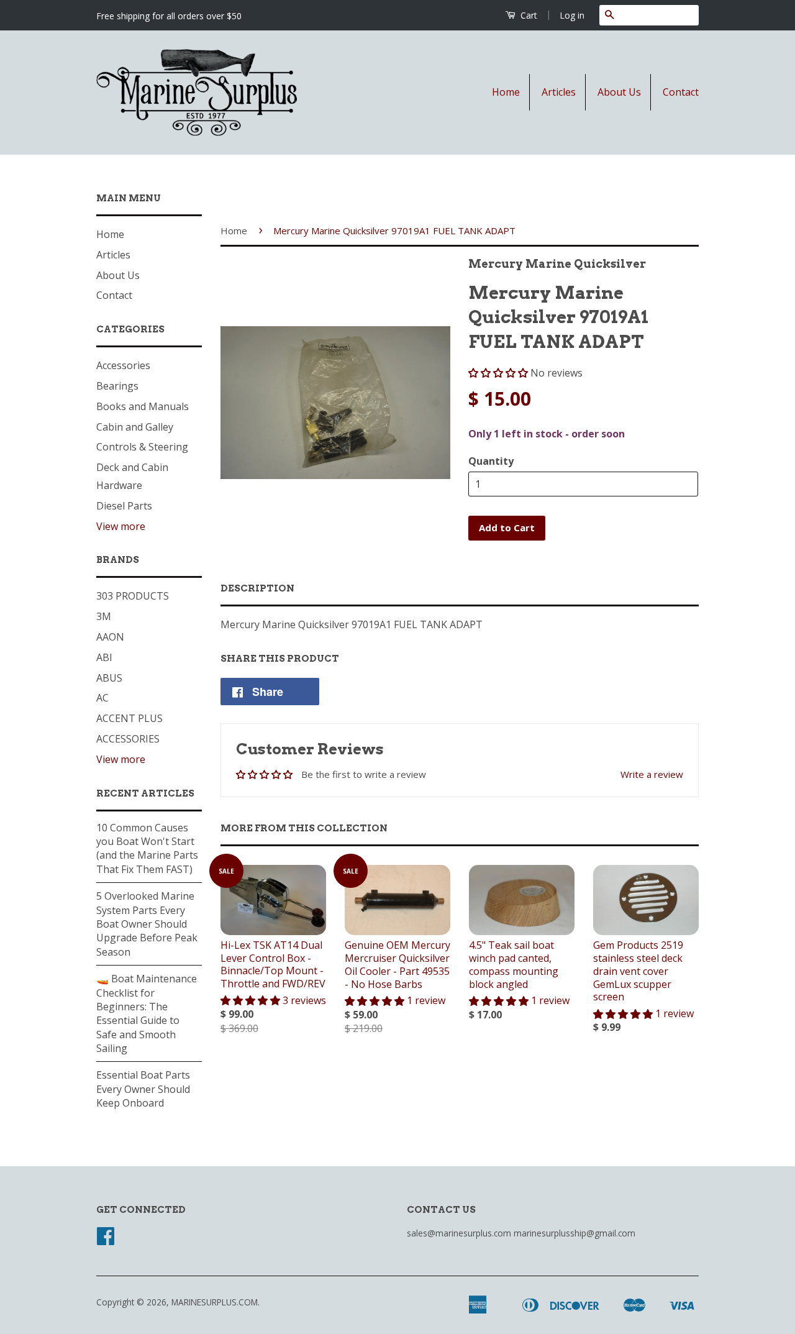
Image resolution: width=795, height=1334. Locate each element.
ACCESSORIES (128, 739)
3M (103, 616)
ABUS (109, 678)
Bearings (117, 386)
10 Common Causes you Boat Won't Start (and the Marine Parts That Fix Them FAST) (147, 848)
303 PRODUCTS (132, 596)
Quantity (491, 461)
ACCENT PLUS (129, 718)
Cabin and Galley (134, 427)
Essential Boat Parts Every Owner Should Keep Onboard (143, 1089)
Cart (527, 15)
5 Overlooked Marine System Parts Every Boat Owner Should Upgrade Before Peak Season (147, 924)
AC (102, 698)
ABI (104, 657)
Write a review (651, 774)
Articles (559, 92)
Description (257, 588)
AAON (110, 637)
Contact (681, 92)
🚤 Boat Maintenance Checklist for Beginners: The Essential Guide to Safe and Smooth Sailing (146, 1013)
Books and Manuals (142, 406)
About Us (619, 92)
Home (506, 92)
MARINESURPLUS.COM (214, 1302)
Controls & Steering (142, 447)
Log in (572, 15)
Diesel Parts (124, 506)
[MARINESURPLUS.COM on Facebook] (105, 1240)
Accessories (123, 365)
